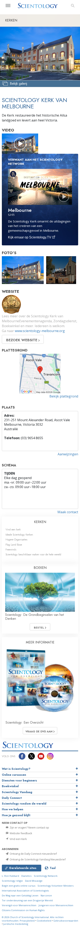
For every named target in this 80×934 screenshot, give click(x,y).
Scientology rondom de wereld (24, 804)
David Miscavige (33, 880)
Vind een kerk (13, 529)
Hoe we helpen (12, 809)
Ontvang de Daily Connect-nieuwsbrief (33, 853)
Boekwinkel (10, 786)
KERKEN (40, 522)
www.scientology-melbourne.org (40, 331)
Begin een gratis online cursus (18, 885)
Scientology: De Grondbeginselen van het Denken (34, 616)
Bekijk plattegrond (63, 396)
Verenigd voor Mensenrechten (19, 905)
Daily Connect (12, 798)
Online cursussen (14, 775)
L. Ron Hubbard (10, 875)
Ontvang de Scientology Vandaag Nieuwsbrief (37, 859)
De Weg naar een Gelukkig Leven (20, 895)
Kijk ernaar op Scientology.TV (30, 237)
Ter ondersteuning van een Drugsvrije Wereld (27, 900)
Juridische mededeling (15, 923)
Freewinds (11, 549)
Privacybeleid (27, 920)
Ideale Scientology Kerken (19, 535)
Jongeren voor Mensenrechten (56, 905)
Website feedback (20, 833)
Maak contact (67, 512)
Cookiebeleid (44, 920)
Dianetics (26, 875)
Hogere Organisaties (16, 539)
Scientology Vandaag (17, 792)
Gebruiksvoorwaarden (65, 920)
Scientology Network (45, 875)
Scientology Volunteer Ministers (55, 885)
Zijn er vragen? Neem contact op (29, 827)
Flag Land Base (14, 545)
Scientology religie (12, 880)
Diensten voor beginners (19, 780)
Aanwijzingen (68, 454)
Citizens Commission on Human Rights (23, 910)
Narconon (46, 895)
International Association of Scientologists (25, 890)
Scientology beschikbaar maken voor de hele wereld (33, 554)
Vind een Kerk (18, 839)
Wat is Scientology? (16, 769)
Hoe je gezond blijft (16, 815)
